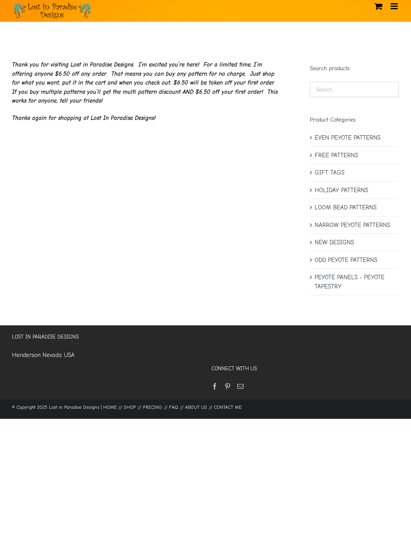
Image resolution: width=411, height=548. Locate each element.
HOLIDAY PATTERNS (341, 190)
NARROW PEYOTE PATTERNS (352, 225)
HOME (110, 407)
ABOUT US (196, 407)
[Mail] (240, 386)
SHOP (130, 407)
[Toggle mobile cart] (378, 6)
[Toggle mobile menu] (395, 6)
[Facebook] (215, 386)
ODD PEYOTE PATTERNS (346, 260)
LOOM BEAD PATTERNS (345, 207)
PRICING (152, 407)
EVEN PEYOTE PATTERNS (347, 137)
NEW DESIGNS (334, 242)
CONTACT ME (228, 407)
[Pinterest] (227, 386)
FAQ (173, 407)
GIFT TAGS (329, 172)
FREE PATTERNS (336, 155)
